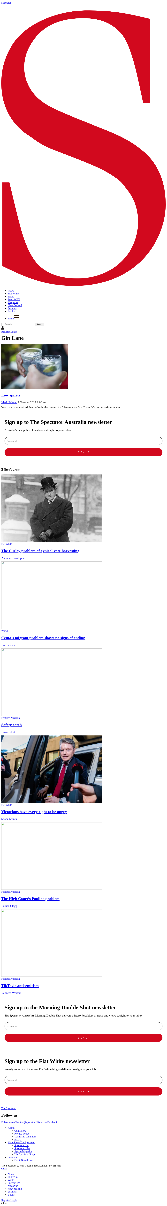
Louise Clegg (9, 905)
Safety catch (11, 725)
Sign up (83, 452)
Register (5, 331)
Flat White (6, 544)
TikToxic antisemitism (20, 986)
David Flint (8, 732)
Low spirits (10, 395)
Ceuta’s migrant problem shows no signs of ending (43, 638)
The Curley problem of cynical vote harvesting (40, 551)
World (4, 631)
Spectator (6, 2)
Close (4, 1168)
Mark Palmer (9, 402)
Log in (13, 331)
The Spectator (8, 1108)
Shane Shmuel (9, 818)
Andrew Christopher (13, 558)
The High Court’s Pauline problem (30, 899)
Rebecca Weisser (11, 992)
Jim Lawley (8, 645)
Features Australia (10, 718)
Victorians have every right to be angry (34, 812)
